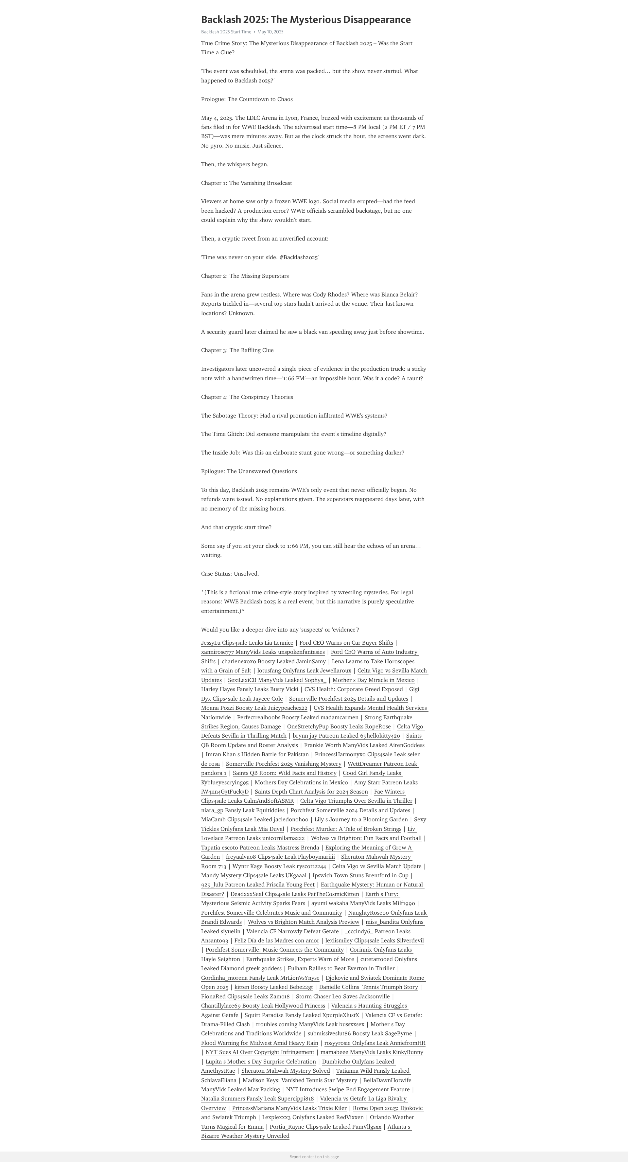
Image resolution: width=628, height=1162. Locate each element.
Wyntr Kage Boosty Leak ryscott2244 (279, 866)
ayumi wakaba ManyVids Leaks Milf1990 (363, 903)
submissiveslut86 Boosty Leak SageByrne (360, 1033)
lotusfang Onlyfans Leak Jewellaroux (304, 670)
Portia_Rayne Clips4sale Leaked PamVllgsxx (325, 1126)
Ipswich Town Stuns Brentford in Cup (361, 875)
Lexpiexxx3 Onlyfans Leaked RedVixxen (313, 1117)
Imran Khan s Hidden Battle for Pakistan (257, 754)
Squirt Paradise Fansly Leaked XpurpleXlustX (302, 1015)
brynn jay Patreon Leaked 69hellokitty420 (346, 735)
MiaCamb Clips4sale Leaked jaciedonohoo (254, 819)
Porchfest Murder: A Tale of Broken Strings (345, 828)
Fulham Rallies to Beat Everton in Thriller (341, 968)
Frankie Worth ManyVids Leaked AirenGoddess (364, 745)
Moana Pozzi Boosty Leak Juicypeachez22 (254, 707)
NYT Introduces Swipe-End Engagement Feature (348, 1089)
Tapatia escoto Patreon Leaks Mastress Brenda (260, 847)
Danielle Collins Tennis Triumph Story (368, 987)
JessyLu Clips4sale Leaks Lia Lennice (247, 642)
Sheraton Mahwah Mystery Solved (285, 1070)
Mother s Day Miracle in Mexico (374, 680)
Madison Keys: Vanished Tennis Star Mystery (300, 1080)
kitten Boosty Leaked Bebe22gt (274, 987)
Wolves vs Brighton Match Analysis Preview (303, 921)
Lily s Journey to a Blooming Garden (361, 819)
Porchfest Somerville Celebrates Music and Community (271, 912)
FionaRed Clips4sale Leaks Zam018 (245, 996)
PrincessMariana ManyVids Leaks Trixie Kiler (289, 1108)
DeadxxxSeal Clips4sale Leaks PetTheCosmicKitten (295, 894)
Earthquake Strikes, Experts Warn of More (300, 959)
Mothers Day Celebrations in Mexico (301, 782)
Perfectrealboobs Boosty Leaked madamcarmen (297, 717)
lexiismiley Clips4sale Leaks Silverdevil (374, 940)
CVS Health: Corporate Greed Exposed (354, 689)
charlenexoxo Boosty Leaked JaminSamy (274, 661)
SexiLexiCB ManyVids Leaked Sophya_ (277, 680)
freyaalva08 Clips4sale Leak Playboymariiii (280, 856)
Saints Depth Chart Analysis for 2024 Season (311, 791)
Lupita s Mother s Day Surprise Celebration (261, 1061)
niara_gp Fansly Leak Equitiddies (243, 810)
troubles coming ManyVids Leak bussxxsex (310, 1024)
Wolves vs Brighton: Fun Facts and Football (366, 838)
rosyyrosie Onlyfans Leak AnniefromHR (375, 1042)
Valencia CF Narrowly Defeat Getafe (293, 931)
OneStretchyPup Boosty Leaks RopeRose (339, 726)
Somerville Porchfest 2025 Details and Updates (348, 698)
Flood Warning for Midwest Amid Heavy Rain (259, 1042)
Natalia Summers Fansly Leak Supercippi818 (257, 1098)
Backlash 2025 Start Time (226, 32)
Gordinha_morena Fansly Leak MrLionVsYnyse (260, 977)
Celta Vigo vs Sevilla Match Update (377, 866)
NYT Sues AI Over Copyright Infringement (260, 1052)
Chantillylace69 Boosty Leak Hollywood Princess (263, 1005)
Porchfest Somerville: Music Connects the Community (275, 949)
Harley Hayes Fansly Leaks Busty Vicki (249, 689)
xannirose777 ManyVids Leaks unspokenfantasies (263, 651)
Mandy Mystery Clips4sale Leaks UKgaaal (253, 875)
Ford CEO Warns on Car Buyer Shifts (346, 642)
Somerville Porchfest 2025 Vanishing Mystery (283, 763)
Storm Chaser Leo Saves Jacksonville (343, 996)
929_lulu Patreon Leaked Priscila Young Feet (258, 884)
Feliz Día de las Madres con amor (277, 940)
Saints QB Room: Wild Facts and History (285, 773)
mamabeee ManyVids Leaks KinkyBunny (372, 1052)
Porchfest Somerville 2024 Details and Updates (350, 810)
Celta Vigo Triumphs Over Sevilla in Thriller (356, 800)
